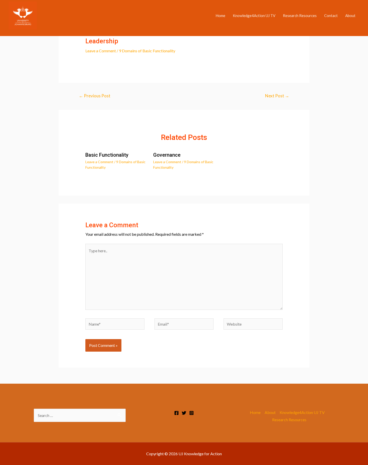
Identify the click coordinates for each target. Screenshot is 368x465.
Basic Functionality (106, 155)
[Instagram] (191, 413)
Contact (331, 15)
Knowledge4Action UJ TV (254, 15)
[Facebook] (176, 413)
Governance (166, 155)
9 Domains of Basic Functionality (147, 50)
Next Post (277, 95)
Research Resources (300, 15)
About (350, 15)
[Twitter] (184, 413)
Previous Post (94, 95)
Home (220, 15)
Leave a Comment (100, 50)
